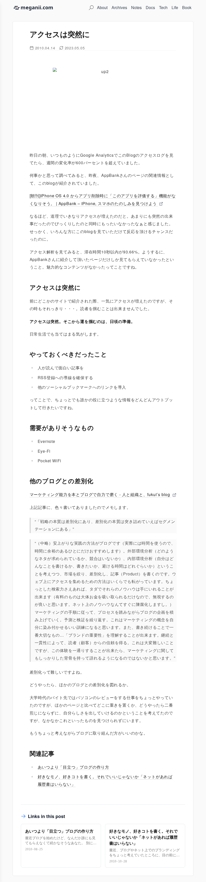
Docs (150, 7)
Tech (163, 7)
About (102, 7)
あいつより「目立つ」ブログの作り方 (74, 767)
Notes (136, 7)
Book (186, 7)
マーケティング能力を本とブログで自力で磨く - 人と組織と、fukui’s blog (100, 494)
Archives (119, 7)
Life (175, 7)
